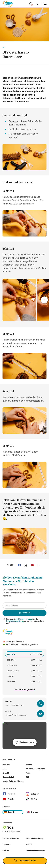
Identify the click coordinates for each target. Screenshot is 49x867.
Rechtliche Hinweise (11, 838)
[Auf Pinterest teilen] (32, 565)
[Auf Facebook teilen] (19, 565)
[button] (44, 299)
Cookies (6, 850)
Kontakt (29, 844)
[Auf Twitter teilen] (26, 565)
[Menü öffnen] (45, 3)
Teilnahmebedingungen (35, 850)
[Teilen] (39, 565)
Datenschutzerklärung (34, 838)
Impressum (7, 844)
